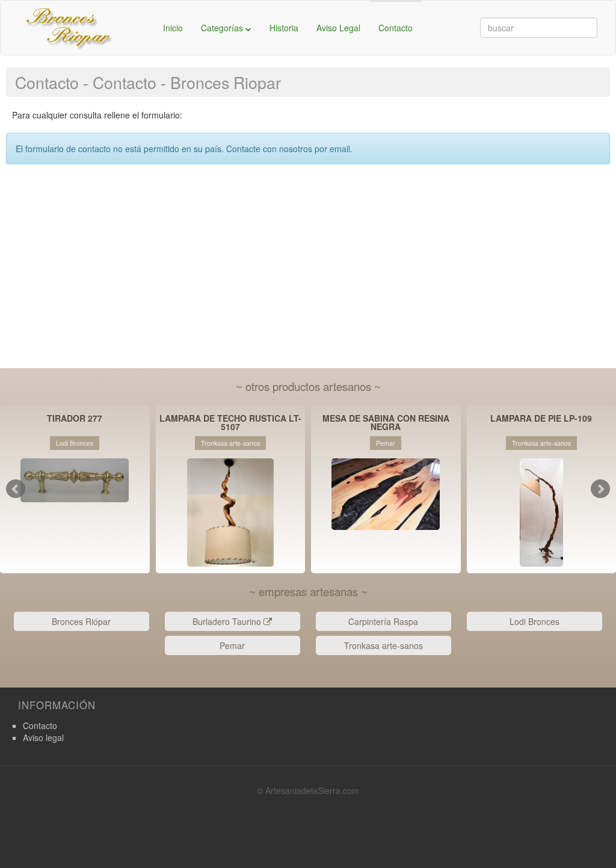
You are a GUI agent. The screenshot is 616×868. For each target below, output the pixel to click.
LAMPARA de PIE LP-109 (541, 419)
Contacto (395, 28)
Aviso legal (43, 737)
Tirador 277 (74, 419)
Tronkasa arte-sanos (383, 645)
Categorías (223, 28)
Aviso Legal (338, 28)
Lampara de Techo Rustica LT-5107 (230, 422)
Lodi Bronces (534, 621)
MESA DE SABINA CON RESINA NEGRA (385, 422)
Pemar (232, 645)
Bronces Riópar (81, 621)
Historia (284, 28)
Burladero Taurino (227, 621)
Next (600, 489)
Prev (15, 489)
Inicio (173, 28)
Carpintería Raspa (383, 621)
